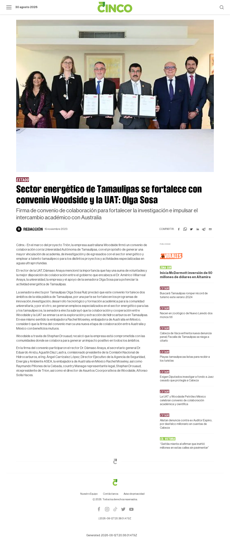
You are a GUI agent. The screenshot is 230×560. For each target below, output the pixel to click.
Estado (23, 179)
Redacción (33, 229)
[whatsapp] (185, 229)
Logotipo (115, 7)
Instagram (107, 509)
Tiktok (115, 509)
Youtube (131, 509)
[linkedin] (197, 229)
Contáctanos (110, 494)
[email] (210, 229)
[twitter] (191, 229)
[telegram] (204, 229)
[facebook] (178, 229)
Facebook (99, 509)
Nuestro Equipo (89, 494)
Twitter (123, 509)
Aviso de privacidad (134, 494)
